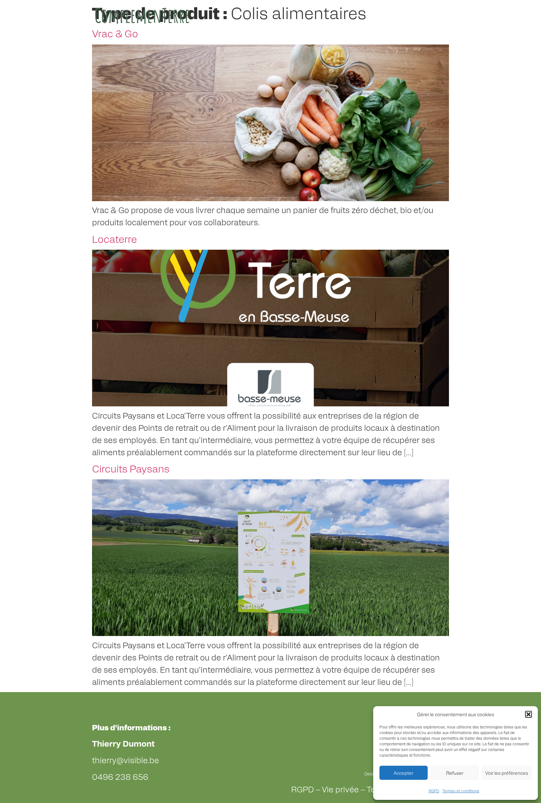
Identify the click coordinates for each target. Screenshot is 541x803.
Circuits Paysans (130, 468)
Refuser (454, 773)
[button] (528, 714)
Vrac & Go (115, 33)
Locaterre (114, 238)
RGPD (434, 790)
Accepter (403, 773)
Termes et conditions (460, 790)
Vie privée (340, 789)
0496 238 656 (120, 776)
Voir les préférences (506, 773)
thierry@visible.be (125, 759)
